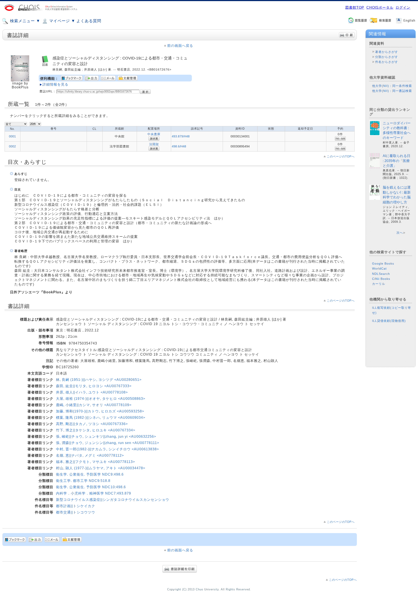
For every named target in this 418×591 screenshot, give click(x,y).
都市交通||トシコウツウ (75, 512)
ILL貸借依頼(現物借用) (389, 321)
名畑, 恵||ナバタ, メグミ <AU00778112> (90, 455)
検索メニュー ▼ (24, 21)
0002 (12, 146)
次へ (399, 232)
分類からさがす (386, 57)
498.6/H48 (179, 146)
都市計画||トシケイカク (75, 506)
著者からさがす (386, 52)
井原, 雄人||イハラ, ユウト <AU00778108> (92, 392)
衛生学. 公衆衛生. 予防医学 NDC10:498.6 (91, 487)
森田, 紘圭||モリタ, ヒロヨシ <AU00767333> (93, 386)
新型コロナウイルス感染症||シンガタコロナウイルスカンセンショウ (112, 500)
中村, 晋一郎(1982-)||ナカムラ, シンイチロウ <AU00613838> (107, 449)
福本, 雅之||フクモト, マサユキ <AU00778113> (95, 462)
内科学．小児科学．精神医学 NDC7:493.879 (93, 493)
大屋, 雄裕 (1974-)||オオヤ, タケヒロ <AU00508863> (100, 398)
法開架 (154, 144)
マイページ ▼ (61, 21)
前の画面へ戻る (180, 45)
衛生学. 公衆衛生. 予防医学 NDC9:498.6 (90, 474)
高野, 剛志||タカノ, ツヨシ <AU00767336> (92, 424)
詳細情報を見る (55, 84)
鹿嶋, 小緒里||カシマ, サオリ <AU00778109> (93, 405)
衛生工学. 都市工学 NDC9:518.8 (83, 481)
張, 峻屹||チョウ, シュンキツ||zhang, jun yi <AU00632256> (106, 436)
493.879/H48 (181, 136)
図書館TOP (354, 7)
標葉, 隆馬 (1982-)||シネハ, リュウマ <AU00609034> (100, 417)
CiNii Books (381, 278)
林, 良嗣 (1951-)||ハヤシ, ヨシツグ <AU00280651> (99, 380)
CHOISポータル (379, 7)
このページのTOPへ (341, 156)
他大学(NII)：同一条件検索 (392, 86)
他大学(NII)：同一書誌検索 (392, 91)
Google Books (383, 263)
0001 (12, 136)
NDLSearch (381, 273)
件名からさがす (386, 62)
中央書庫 (153, 134)
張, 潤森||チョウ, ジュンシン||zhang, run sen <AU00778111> (107, 443)
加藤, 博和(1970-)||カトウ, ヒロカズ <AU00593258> (100, 411)
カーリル (378, 283)
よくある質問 (88, 21)
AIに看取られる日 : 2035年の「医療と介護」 (396, 160)
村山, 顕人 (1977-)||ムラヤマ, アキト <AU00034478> (100, 468)
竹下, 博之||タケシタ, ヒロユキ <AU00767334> (95, 430)
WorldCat (379, 268)
